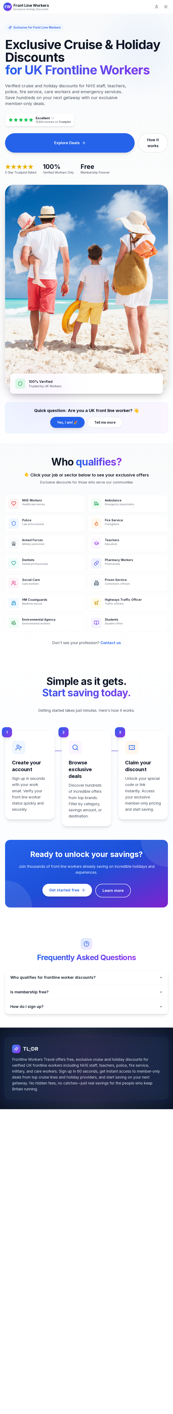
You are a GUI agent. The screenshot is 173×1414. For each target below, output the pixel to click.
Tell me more (105, 422)
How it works (153, 143)
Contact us (110, 643)
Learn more (113, 890)
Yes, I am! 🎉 (67, 422)
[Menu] (166, 7)
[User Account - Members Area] (156, 7)
